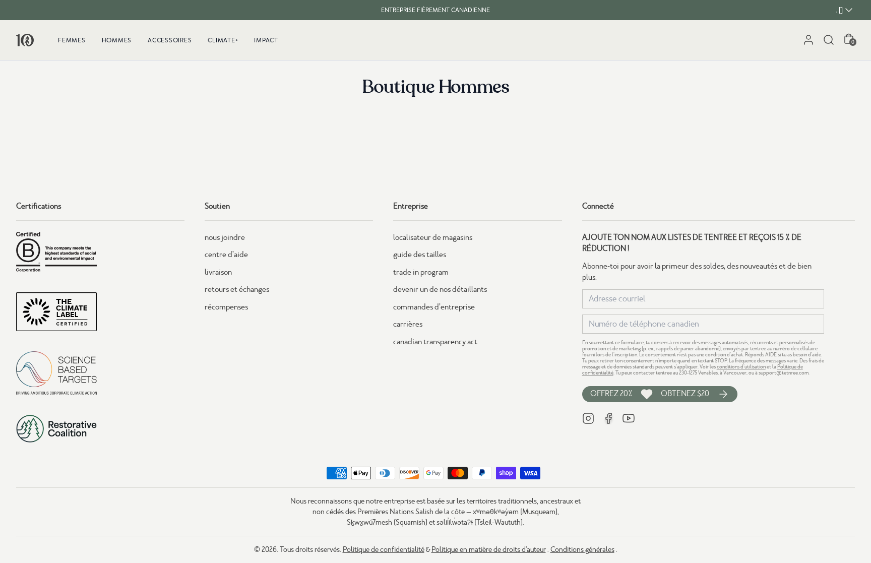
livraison (218, 272)
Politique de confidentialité (383, 549)
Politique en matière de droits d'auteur (488, 549)
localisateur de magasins (432, 237)
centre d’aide (226, 254)
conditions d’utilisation (741, 366)
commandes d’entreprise (434, 307)
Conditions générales (582, 549)
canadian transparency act (435, 342)
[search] (829, 40)
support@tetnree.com (783, 372)
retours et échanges (237, 289)
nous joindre (225, 237)
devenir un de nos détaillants (440, 289)
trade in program (421, 272)
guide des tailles (419, 254)
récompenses (226, 307)
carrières (407, 324)
